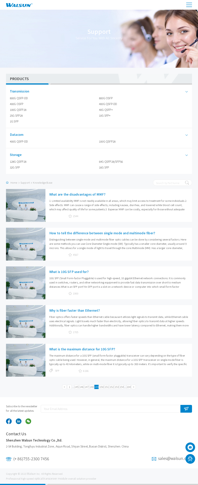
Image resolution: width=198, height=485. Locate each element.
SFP (57, 370)
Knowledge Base (42, 182)
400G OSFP (17, 104)
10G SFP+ (105, 115)
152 (112, 387)
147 (86, 387)
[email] (190, 448)
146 (81, 387)
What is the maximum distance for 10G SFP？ (83, 349)
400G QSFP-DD (108, 104)
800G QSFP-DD (19, 98)
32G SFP (15, 167)
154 (122, 387)
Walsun (31, 474)
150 (102, 387)
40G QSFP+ (106, 110)
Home (13, 182)
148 (92, 387)
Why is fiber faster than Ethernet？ (75, 310)
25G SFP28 (16, 115)
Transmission (19, 91)
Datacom (16, 135)
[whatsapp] (190, 459)
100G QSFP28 (18, 110)
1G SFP (14, 121)
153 (117, 387)
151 (107, 387)
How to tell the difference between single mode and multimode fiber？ (103, 233)
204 (129, 387)
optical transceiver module (50, 478)
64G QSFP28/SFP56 (111, 161)
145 (76, 387)
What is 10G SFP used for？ (69, 271)
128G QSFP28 (18, 161)
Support (25, 182)
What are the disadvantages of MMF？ (78, 194)
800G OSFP (106, 98)
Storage (16, 155)
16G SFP (104, 167)
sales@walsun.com (175, 458)
